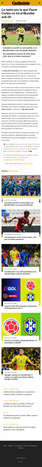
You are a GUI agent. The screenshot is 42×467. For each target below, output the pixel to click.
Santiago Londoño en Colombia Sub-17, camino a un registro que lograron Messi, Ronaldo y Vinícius (18, 377)
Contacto (10, 446)
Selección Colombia (10, 200)
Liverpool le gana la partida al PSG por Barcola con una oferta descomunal (19, 404)
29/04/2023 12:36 (21, 21)
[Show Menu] (2, 3)
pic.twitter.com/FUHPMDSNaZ (14, 160)
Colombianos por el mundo (12, 234)
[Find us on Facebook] (19, 462)
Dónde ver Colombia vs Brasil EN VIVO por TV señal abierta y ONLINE (20, 341)
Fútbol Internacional (11, 389)
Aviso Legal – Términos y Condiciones (26, 446)
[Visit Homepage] (21, 3)
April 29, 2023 (28, 163)
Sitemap (20, 448)
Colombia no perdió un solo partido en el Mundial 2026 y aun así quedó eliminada (20, 49)
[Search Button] (39, 3)
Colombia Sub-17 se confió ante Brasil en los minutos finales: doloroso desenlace (20, 273)
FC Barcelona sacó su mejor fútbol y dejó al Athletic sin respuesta (21, 416)
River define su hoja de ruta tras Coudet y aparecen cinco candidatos (20, 428)
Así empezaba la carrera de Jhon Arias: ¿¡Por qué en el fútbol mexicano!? (19, 54)
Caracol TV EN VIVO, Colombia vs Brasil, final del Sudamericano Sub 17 (20, 307)
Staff (5, 446)
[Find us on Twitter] (21, 462)
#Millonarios (15, 149)
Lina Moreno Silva (7, 21)
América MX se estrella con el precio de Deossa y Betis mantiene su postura (19, 392)
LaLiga (6, 412)
